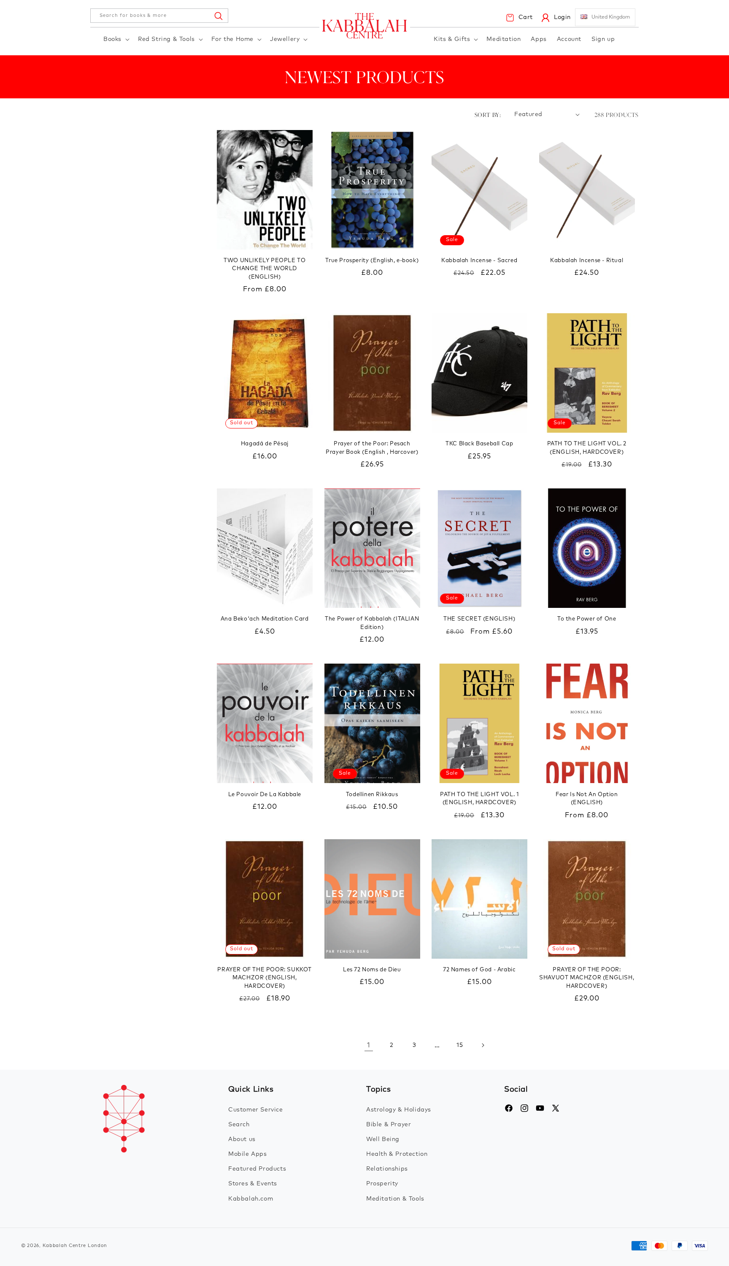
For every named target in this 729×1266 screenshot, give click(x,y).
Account (569, 39)
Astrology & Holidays (398, 1110)
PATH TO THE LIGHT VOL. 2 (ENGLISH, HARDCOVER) (586, 448)
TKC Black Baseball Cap (479, 444)
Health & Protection (396, 1154)
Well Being (383, 1139)
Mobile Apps (247, 1154)
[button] (115, 39)
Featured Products (257, 1169)
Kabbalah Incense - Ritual (586, 260)
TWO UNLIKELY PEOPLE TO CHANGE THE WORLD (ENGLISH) (264, 269)
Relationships (387, 1169)
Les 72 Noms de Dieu (372, 970)
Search (239, 1125)
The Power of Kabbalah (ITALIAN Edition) (372, 623)
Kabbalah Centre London (75, 1245)
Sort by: (488, 114)
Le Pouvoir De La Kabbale (264, 794)
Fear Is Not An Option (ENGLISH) (587, 799)
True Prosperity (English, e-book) (371, 260)
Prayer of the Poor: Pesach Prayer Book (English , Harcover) (372, 448)
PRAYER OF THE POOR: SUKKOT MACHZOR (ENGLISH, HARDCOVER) (264, 978)
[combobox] (159, 15)
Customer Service (255, 1110)
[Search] (218, 15)
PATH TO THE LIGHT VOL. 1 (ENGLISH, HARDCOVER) (479, 799)
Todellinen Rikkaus (372, 794)
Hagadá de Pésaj (265, 444)
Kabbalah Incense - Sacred (479, 260)
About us (242, 1139)
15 (459, 1045)
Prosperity (382, 1184)
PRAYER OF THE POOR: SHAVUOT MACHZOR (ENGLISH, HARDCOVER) (586, 978)
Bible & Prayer (388, 1125)
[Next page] (482, 1045)
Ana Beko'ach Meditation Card (265, 619)
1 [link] (368, 1045)
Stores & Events (252, 1184)
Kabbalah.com (250, 1199)
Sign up (603, 39)
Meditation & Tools (395, 1199)
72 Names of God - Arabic (479, 970)
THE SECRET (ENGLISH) (479, 619)
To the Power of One (586, 619)
